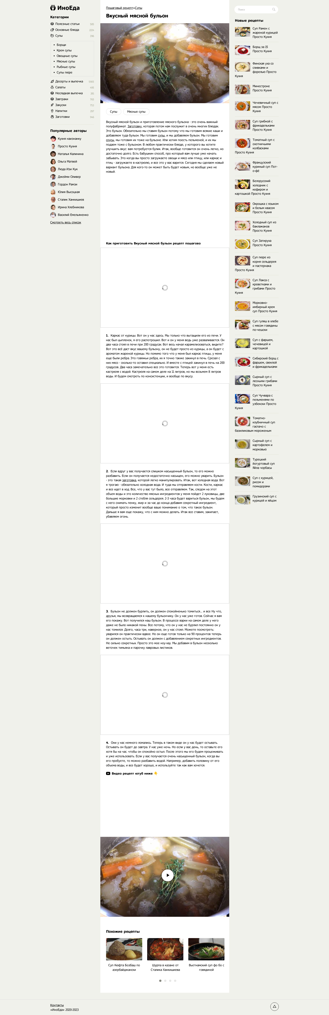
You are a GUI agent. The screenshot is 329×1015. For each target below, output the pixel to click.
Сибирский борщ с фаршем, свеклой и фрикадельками (265, 363)
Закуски (60, 105)
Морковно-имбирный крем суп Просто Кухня (265, 307)
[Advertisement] (164, 205)
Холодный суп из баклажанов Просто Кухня (264, 226)
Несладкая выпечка (69, 93)
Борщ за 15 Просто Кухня (262, 49)
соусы (110, 140)
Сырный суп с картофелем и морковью (262, 445)
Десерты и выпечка (69, 81)
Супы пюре (64, 72)
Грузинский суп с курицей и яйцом (264, 498)
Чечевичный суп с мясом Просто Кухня (265, 107)
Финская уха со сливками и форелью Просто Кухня (255, 70)
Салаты (60, 87)
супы (161, 135)
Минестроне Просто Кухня (262, 88)
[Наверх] (274, 1006)
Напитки (61, 111)
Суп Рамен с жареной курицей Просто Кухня (265, 33)
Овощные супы (67, 56)
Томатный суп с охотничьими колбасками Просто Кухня (255, 146)
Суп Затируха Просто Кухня (262, 243)
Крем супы (64, 50)
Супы (113, 111)
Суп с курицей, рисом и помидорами (263, 482)
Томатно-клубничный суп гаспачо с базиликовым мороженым (255, 424)
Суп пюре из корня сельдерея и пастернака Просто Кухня (255, 263)
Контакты (57, 1005)
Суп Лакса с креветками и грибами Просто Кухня (255, 286)
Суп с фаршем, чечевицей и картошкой (263, 344)
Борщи (61, 45)
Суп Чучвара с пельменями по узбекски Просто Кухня (255, 402)
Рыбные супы (66, 67)
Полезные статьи (67, 24)
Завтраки (61, 99)
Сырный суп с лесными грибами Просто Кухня (265, 381)
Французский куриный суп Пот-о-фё (265, 167)
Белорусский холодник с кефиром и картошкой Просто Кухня (252, 187)
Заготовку (135, 126)
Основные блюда (67, 30)
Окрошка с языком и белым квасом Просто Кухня (266, 208)
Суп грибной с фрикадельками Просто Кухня (264, 126)
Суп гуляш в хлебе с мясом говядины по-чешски (265, 325)
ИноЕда (68, 8)
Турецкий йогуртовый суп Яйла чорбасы (264, 464)
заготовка (129, 480)
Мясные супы (136, 111)
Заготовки (62, 117)
